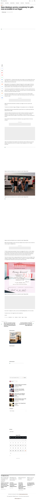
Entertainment (17, 391)
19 (15, 448)
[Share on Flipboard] (2, 73)
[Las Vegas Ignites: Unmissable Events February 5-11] (31, 479)
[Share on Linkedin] (2, 79)
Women (26, 317)
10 (10, 445)
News (2, 5)
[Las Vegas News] (4, 1)
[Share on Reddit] (2, 84)
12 (15, 445)
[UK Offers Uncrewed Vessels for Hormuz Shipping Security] (14, 479)
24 (10, 450)
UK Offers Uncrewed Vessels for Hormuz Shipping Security (13, 484)
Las (13, 317)
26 (15, 450)
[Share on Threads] (2, 91)
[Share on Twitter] (2, 70)
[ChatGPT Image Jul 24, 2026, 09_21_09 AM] (15, 337)
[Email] (2, 93)
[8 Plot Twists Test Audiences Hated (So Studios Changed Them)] (11, 395)
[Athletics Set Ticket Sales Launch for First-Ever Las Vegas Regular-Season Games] (5, 479)
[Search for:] (17, 377)
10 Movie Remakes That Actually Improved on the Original (20, 399)
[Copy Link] (2, 95)
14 (20, 445)
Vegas (23, 317)
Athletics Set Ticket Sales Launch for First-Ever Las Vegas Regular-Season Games (5, 485)
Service (20, 317)
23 (25, 448)
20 (18, 448)
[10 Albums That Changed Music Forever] (11, 404)
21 (20, 448)
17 (10, 448)
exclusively (10, 317)
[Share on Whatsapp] (2, 77)
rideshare (16, 317)
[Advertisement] (18, 21)
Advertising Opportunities (23, 494)
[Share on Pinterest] (2, 75)
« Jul (9, 455)
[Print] (2, 98)
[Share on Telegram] (2, 89)
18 (13, 448)
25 (13, 450)
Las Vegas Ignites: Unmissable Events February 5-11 (31, 484)
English (12, 381)
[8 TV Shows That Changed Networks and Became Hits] (11, 390)
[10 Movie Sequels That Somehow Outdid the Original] (11, 386)
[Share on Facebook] (2, 68)
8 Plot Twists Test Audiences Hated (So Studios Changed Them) (20, 394)
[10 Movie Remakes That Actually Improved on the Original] (11, 400)
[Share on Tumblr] (2, 82)
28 (20, 450)
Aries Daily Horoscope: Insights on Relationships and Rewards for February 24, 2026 (21, 485)
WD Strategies (17, 498)
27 (18, 450)
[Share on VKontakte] (2, 86)
